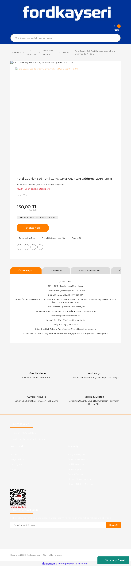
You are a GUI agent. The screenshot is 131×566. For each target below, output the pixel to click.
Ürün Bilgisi (26, 270)
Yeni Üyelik (16, 464)
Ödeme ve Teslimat (78, 459)
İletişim (14, 469)
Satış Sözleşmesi (77, 454)
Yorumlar (56, 270)
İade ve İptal (74, 469)
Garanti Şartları (76, 474)
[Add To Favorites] (26, 238)
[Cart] (117, 28)
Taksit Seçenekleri (90, 270)
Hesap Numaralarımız (80, 479)
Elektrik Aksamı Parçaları (50, 184)
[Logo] (65, 12)
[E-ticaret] (65, 563)
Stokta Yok (33, 227)
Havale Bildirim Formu (80, 484)
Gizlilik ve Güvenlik (78, 464)
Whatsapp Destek (115, 560)
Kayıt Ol (113, 525)
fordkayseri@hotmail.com (32, 439)
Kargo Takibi (17, 459)
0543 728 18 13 (29, 433)
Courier (31, 184)
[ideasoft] (48, 563)
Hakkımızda (16, 454)
